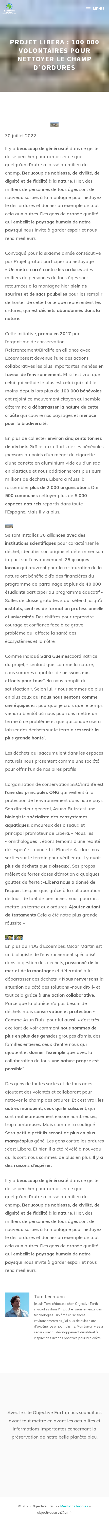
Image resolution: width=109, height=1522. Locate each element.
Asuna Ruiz (65, 809)
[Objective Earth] (9, 9)
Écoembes (16, 358)
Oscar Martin (81, 946)
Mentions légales (74, 1506)
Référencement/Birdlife (30, 350)
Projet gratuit (28, 261)
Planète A (66, 849)
